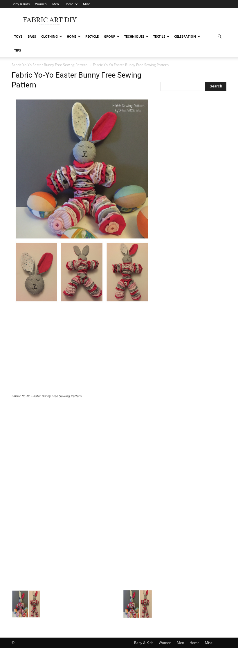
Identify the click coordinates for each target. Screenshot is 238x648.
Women (41, 4)
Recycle (92, 36)
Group (109, 36)
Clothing (49, 36)
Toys (18, 36)
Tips (17, 50)
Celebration (185, 36)
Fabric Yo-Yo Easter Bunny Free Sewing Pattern (49, 64)
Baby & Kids (21, 4)
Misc (86, 4)
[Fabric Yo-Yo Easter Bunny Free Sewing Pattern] (82, 303)
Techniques (134, 36)
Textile (159, 36)
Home (68, 4)
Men (55, 4)
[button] (219, 36)
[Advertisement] (158, 21)
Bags (32, 36)
